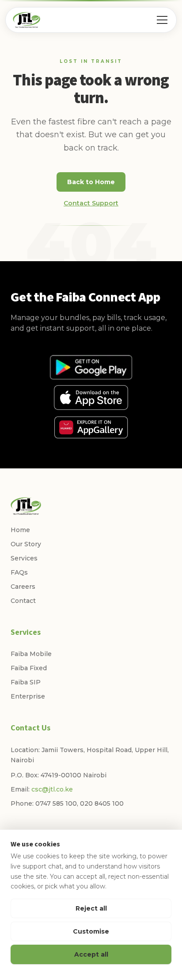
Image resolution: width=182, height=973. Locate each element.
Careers (23, 587)
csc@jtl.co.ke (52, 789)
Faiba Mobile (31, 654)
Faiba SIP (26, 682)
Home (20, 530)
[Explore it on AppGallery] (91, 427)
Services (24, 558)
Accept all (91, 954)
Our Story (26, 544)
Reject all (91, 908)
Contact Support (91, 203)
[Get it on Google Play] (91, 367)
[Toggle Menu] (162, 20)
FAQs (19, 572)
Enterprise (28, 696)
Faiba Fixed (29, 668)
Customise (91, 931)
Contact (23, 601)
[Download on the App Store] (91, 397)
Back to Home (91, 182)
